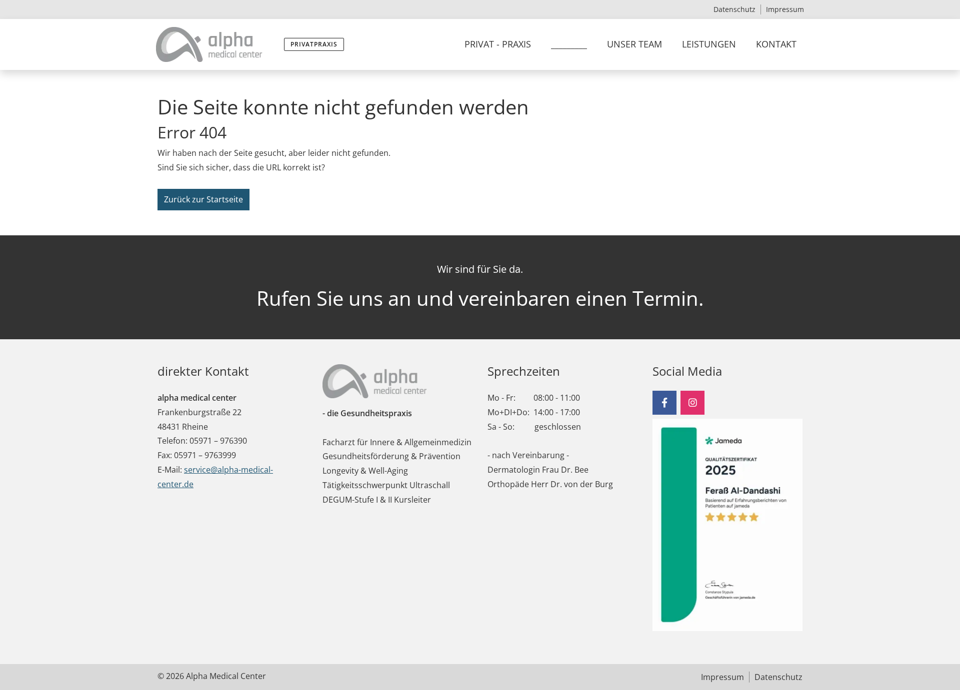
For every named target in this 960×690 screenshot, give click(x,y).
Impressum (785, 9)
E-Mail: (170, 469)
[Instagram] (692, 403)
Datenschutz (735, 9)
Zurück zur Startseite (203, 199)
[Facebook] (664, 403)
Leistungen (709, 44)
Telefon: (173, 440)
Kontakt (776, 44)
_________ (569, 44)
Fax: (165, 455)
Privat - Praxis (497, 44)
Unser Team (634, 44)
